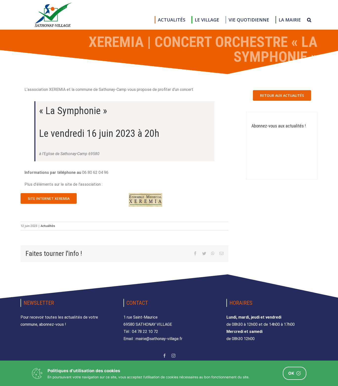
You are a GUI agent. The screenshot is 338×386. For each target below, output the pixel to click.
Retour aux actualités (282, 95)
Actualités (48, 226)
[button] (309, 19)
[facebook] (165, 356)
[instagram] (173, 356)
